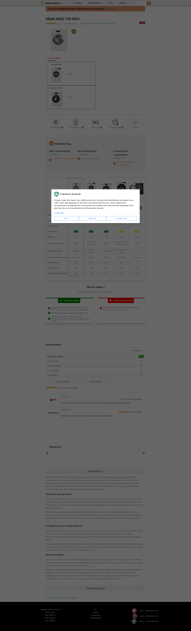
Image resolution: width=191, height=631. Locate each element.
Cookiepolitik (59, 213)
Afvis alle (92, 218)
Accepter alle (121, 218)
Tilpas (66, 218)
